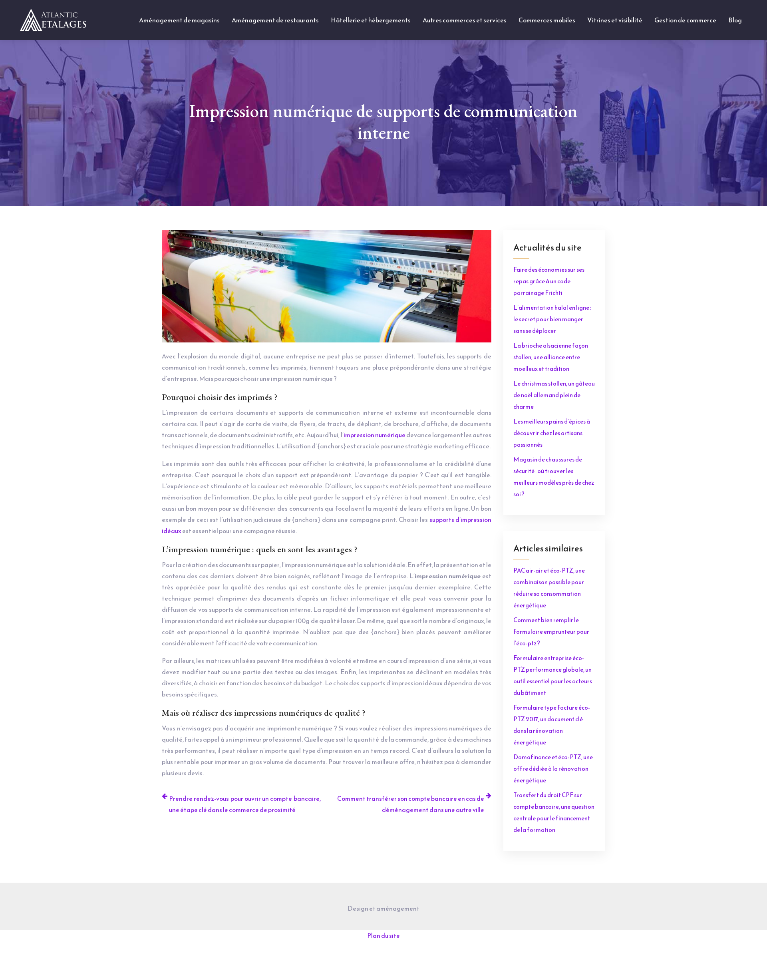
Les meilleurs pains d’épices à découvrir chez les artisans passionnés (551, 433)
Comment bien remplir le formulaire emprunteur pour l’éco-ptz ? (551, 631)
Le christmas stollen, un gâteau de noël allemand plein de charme (554, 395)
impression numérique (374, 435)
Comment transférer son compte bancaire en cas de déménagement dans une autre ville (410, 804)
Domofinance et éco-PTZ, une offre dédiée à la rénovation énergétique (553, 768)
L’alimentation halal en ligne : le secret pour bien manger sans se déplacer (552, 319)
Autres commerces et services (465, 20)
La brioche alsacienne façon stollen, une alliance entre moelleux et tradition (550, 357)
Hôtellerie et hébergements (371, 20)
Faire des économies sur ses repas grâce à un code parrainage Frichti (548, 281)
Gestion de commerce (685, 20)
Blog (735, 20)
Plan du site (383, 935)
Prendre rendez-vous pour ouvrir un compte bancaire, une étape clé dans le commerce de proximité (245, 804)
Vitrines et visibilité (614, 20)
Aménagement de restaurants (275, 20)
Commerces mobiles (547, 20)
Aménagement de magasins (179, 20)
